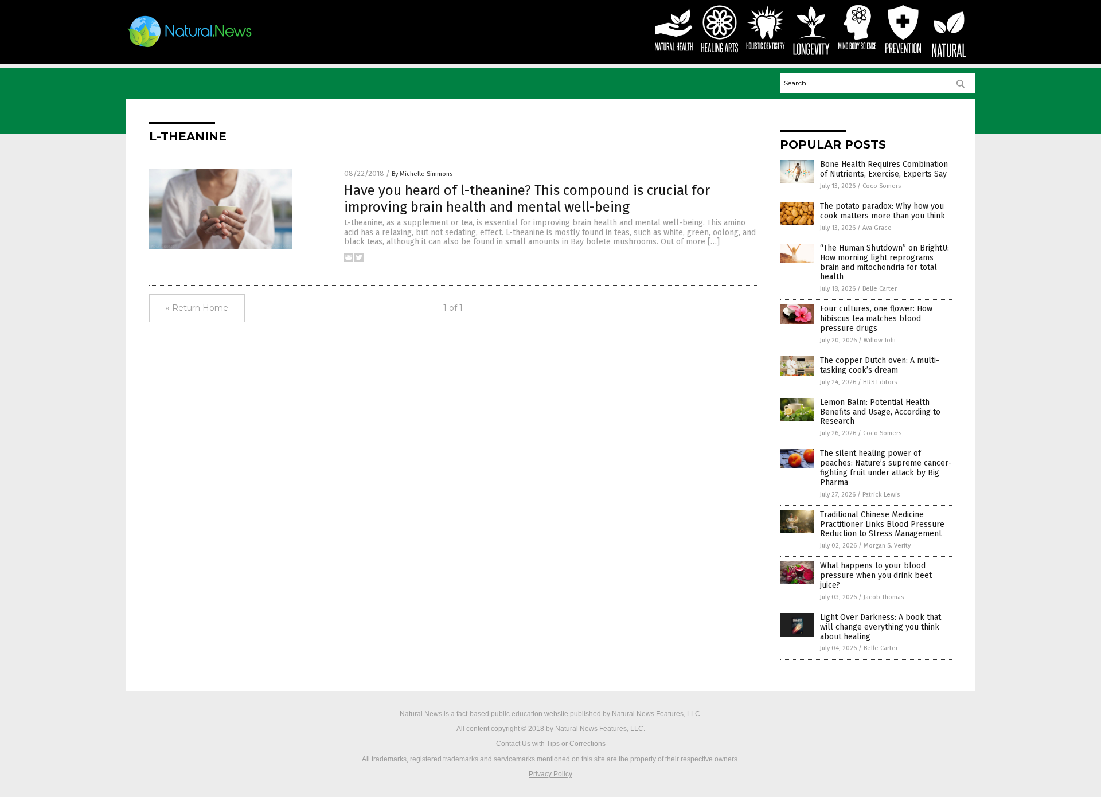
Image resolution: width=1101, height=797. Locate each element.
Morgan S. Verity (887, 545)
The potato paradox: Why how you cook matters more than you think (882, 211)
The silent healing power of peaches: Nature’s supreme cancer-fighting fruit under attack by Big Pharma (886, 467)
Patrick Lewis (881, 494)
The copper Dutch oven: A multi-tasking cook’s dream (879, 365)
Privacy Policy (550, 774)
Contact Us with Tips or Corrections (551, 744)
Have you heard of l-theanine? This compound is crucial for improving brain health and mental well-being (527, 198)
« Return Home (197, 308)
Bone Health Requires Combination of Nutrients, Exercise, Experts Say (884, 169)
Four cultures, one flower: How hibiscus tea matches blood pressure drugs (876, 318)
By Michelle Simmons (422, 174)
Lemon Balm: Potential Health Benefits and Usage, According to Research (880, 412)
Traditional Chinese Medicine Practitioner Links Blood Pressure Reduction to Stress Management (882, 524)
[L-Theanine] (190, 47)
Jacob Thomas (884, 597)
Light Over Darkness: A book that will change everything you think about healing (880, 627)
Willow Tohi (880, 340)
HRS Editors (880, 382)
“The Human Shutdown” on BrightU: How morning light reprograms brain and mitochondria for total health (884, 262)
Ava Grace (877, 228)
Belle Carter (879, 288)
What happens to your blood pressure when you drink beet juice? (876, 575)
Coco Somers (881, 186)
